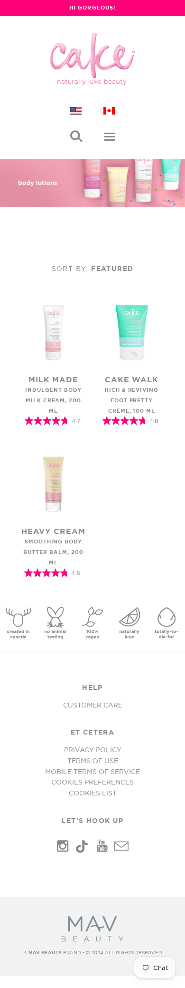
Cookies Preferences (92, 782)
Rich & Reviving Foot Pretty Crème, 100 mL (131, 400)
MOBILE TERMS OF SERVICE (92, 771)
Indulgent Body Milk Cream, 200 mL (53, 400)
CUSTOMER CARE (92, 705)
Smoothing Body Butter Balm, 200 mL (53, 552)
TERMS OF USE (92, 761)
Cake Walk (132, 379)
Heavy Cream (53, 531)
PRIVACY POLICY (92, 750)
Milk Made (53, 379)
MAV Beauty (45, 952)
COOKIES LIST (93, 793)
